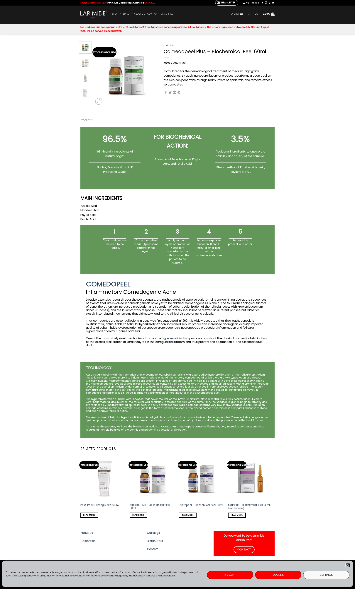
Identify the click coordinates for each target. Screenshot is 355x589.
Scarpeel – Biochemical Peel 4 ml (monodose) (249, 506)
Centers (152, 549)
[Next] (152, 73)
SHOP (115, 13)
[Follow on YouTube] (273, 3)
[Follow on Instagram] (266, 3)
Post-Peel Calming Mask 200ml (99, 505)
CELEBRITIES (167, 13)
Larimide (169, 45)
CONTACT (152, 13)
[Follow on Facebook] (263, 3)
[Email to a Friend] (174, 92)
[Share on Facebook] (165, 92)
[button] (347, 565)
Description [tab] (87, 120)
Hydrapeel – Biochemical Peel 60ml (201, 505)
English (235, 13)
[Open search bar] (249, 14)
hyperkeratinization (175, 338)
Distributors (155, 541)
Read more (89, 515)
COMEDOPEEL (108, 284)
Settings (326, 575)
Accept (230, 575)
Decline (278, 575)
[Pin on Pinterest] (179, 92)
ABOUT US (139, 13)
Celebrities (87, 541)
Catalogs (153, 533)
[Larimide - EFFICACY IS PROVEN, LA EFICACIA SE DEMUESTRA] (93, 14)
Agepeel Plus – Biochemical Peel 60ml (150, 506)
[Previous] (100, 73)
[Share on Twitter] (170, 92)
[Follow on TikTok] (269, 3)
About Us (86, 533)
